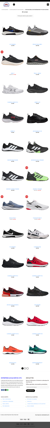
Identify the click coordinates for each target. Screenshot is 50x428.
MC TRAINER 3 (13, 44)
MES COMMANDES (7, 399)
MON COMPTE (6, 403)
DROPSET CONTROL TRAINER (12, 189)
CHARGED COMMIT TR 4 (12, 275)
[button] (14, 4)
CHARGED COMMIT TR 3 (37, 275)
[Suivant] (27, 368)
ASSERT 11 (12, 131)
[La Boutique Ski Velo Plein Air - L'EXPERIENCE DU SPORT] (6, 4)
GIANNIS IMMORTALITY (37, 362)
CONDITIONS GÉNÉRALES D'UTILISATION (36, 403)
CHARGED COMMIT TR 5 (12, 102)
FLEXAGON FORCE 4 (37, 217)
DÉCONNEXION (6, 406)
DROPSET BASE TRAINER (12, 160)
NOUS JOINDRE (30, 406)
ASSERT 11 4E (37, 102)
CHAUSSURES (4, 9)
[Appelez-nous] (8, 390)
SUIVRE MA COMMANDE (8, 401)
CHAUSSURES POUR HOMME (17, 9)
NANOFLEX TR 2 (12, 362)
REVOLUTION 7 (12, 217)
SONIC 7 (12, 73)
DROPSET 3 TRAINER (37, 189)
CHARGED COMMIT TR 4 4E (13, 333)
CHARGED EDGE (37, 246)
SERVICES (29, 401)
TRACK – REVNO (37, 73)
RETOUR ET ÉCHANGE (32, 399)
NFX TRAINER (37, 304)
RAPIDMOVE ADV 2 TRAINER (37, 160)
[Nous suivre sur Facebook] (2, 390)
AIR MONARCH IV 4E (37, 131)
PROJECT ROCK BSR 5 (37, 44)
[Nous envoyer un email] (6, 390)
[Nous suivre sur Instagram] (4, 390)
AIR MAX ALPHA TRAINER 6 (13, 304)
